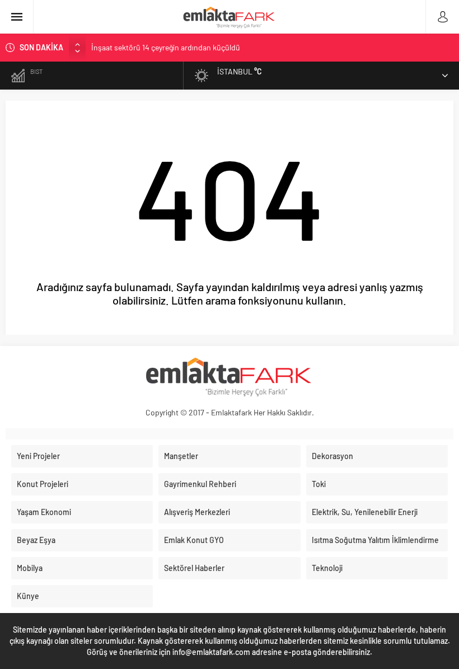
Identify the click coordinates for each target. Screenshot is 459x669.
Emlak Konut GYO (194, 540)
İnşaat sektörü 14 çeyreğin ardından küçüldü (165, 47)
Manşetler (181, 456)
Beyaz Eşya (36, 540)
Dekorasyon (332, 456)
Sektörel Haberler (194, 568)
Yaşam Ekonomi (44, 512)
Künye (28, 596)
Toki (319, 484)
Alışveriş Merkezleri (197, 512)
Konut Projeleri (42, 484)
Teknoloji (327, 568)
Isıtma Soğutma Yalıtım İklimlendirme (375, 540)
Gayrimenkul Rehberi (200, 484)
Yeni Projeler (38, 456)
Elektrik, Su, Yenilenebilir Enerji (365, 512)
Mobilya (30, 568)
